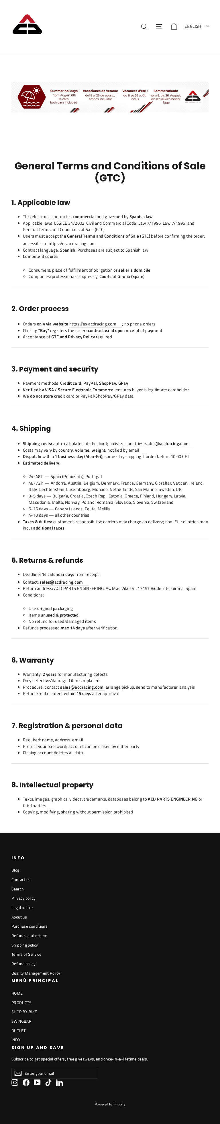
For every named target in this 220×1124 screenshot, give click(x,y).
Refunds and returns (29, 936)
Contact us (21, 879)
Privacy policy (23, 898)
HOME (17, 993)
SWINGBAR (21, 1021)
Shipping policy (24, 945)
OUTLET (18, 1031)
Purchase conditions (29, 926)
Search (17, 889)
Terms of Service (26, 954)
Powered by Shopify (110, 1104)
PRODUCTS (21, 1002)
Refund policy (23, 964)
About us (19, 917)
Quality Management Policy (35, 973)
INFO (15, 1040)
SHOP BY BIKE (24, 1012)
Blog (15, 870)
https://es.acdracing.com (72, 243)
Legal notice (22, 907)
